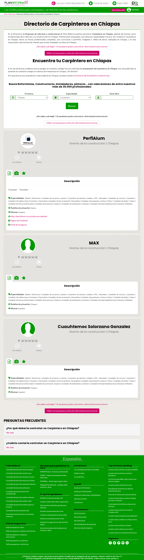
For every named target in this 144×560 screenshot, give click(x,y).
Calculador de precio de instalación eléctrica (21, 484)
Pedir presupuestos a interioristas (17, 544)
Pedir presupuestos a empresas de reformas (20, 531)
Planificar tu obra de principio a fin (51, 498)
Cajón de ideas (100, 3)
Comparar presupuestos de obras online (53, 515)
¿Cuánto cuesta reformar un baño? (119, 525)
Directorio (122, 3)
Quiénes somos (79, 473)
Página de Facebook (19, 220)
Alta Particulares (80, 513)
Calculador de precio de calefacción (18, 488)
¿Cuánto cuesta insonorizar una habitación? (122, 516)
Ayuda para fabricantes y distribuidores (87, 495)
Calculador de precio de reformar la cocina (20, 477)
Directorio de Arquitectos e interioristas (92, 75)
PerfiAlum (94, 138)
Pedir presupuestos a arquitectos (17, 540)
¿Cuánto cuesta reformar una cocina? (120, 529)
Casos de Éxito (79, 477)
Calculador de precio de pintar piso (17, 510)
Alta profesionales (118, 10)
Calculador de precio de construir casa (19, 473)
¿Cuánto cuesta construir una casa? (120, 485)
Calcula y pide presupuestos (70, 3)
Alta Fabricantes (79, 521)
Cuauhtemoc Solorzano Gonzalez (94, 327)
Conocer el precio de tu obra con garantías (54, 502)
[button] (135, 3)
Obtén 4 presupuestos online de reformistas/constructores (72, 53)
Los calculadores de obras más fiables (86, 469)
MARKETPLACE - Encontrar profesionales (54, 472)
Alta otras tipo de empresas (83, 528)
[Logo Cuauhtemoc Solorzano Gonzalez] (28, 329)
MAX (94, 243)
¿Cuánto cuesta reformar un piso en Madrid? (123, 469)
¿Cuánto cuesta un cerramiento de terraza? (122, 533)
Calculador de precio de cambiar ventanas (20, 497)
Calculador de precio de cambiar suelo (19, 501)
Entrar (135, 10)
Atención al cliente (80, 499)
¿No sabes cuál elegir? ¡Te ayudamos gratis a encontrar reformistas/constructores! (72, 46)
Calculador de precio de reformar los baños (20, 480)
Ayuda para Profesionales (83, 491)
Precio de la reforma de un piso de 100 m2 (122, 494)
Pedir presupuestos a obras (15, 527)
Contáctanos (78, 502)
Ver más (10, 432)
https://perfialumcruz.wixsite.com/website (28, 216)
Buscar (72, 105)
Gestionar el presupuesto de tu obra (52, 518)
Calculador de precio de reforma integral (19, 469)
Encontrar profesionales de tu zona (51, 511)
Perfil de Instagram (18, 225)
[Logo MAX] (28, 245)
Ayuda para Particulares (82, 488)
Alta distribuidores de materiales (85, 524)
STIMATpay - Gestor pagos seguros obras (54, 481)
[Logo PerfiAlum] (28, 141)
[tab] (9, 173)
